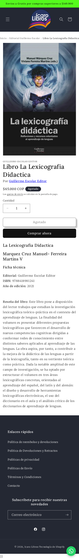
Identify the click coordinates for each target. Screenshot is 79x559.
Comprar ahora (39, 233)
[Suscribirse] (67, 514)
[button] (7, 19)
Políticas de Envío (20, 468)
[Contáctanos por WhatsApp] (71, 551)
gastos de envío (15, 194)
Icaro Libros (31, 546)
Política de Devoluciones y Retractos (33, 450)
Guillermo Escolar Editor (28, 181)
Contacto (14, 485)
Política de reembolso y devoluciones (33, 442)
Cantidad (8, 200)
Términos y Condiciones (24, 477)
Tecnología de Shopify (52, 546)
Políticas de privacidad (23, 459)
